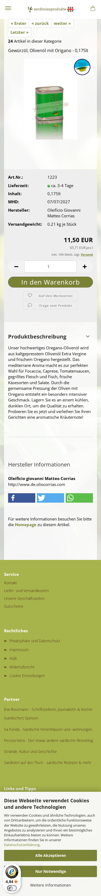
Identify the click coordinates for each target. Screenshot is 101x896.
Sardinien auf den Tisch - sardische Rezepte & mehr (47, 762)
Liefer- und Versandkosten (26, 590)
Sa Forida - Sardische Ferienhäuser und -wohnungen (48, 729)
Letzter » (20, 32)
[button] (16, 267)
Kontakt (10, 582)
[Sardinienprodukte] (50, 9)
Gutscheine (13, 606)
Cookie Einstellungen (27, 675)
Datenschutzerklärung (22, 844)
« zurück (40, 23)
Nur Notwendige (50, 871)
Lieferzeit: (18, 185)
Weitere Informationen (50, 885)
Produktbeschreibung (37, 336)
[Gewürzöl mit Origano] (51, 98)
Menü (8, 8)
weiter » (62, 23)
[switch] (12, 888)
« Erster (18, 23)
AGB (13, 658)
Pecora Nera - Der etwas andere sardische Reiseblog (48, 740)
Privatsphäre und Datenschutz (34, 640)
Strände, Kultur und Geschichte (30, 751)
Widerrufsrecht (21, 667)
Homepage (25, 524)
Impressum (19, 649)
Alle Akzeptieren (50, 855)
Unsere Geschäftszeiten (24, 598)
